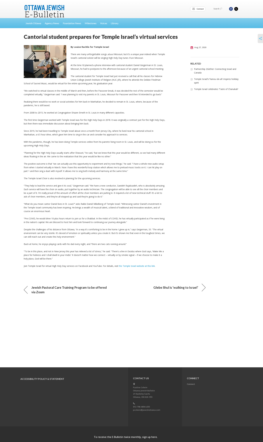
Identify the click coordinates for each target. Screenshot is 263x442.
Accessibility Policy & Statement (42, 378)
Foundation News (72, 23)
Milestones (90, 23)
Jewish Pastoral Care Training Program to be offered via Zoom (69, 289)
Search (216, 8)
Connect (200, 9)
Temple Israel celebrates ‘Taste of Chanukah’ (216, 89)
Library (114, 23)
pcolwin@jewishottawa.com (146, 410)
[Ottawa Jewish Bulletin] (45, 7)
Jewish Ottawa (33, 23)
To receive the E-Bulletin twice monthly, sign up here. (126, 437)
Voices (103, 23)
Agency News (52, 23)
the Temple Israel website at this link (137, 266)
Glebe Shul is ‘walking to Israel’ (175, 287)
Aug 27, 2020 (200, 47)
